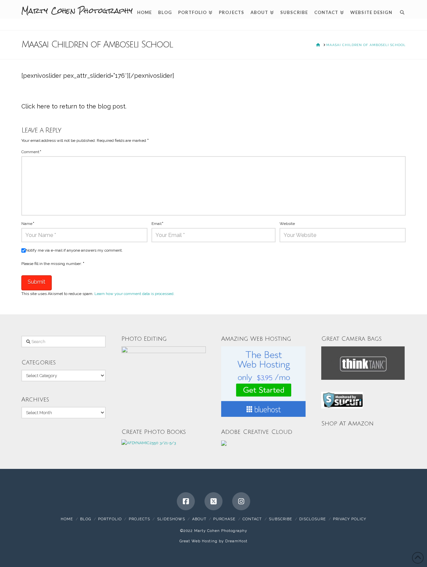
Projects (139, 519)
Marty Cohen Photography (77, 10)
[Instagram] (241, 501)
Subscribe (280, 519)
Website (287, 223)
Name (27, 223)
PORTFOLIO (110, 519)
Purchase (224, 519)
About (199, 519)
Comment (31, 152)
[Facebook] (186, 501)
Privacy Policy (349, 519)
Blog (85, 519)
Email (157, 223)
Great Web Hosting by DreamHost (213, 541)
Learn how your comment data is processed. (134, 293)
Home (67, 519)
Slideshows (171, 519)
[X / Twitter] (213, 501)
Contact (252, 519)
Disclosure (312, 519)
